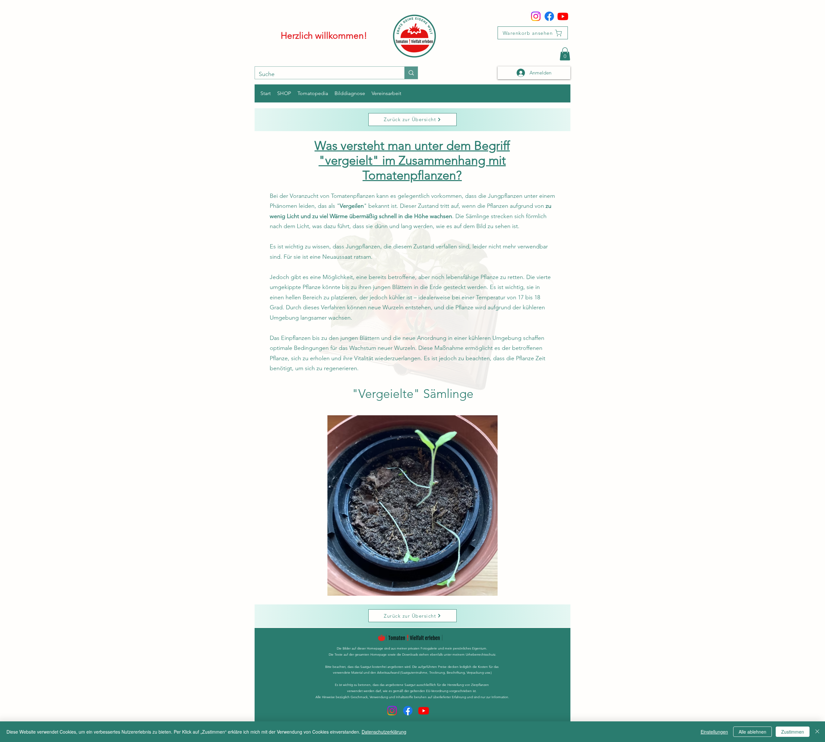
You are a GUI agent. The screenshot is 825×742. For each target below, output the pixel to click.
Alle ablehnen (752, 731)
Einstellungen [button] (714, 731)
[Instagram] (535, 16)
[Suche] (411, 73)
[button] (564, 54)
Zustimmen (792, 731)
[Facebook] (549, 16)
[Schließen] (817, 732)
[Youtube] (563, 16)
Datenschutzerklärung (384, 731)
